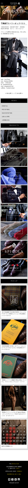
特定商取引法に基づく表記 (14, 474)
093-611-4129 (15, 463)
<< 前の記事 (8, 93)
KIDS (14, 212)
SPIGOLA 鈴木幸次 (14, 249)
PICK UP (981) (5, 109)
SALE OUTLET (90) (7, 113)
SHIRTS (14, 176)
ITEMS (14, 231)
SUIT (14, 139)
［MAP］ (17, 468)
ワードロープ (19, 28)
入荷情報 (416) (5, 120)
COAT (14, 157)
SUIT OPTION (5, 28)
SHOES (23, 27)
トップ (14, 93)
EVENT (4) (4, 106)
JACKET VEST (14, 27)
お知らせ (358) (5, 116)
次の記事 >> (20, 93)
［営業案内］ (19, 471)
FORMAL (14, 194)
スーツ (12, 28)
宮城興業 (14, 268)
